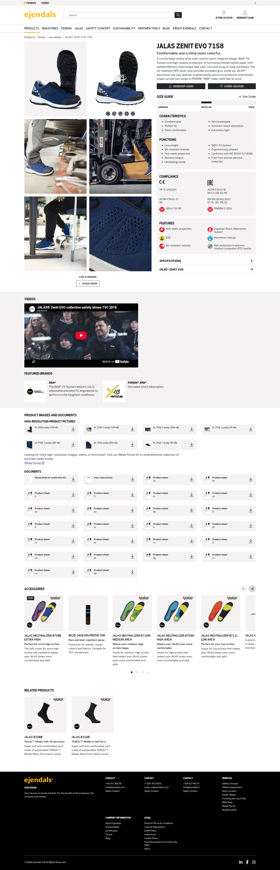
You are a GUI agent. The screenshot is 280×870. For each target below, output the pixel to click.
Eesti (84, 183)
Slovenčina (87, 571)
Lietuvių (86, 419)
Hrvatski (86, 115)
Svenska (86, 31)
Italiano (86, 352)
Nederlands (88, 65)
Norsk (85, 487)
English (114, 31)
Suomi (100, 31)
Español (86, 99)
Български (87, 82)
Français (105, 65)
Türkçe (85, 672)
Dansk (85, 166)
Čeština (86, 149)
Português (87, 521)
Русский (86, 369)
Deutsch (86, 48)
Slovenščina (88, 588)
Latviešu (86, 402)
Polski (85, 504)
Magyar (86, 301)
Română (86, 537)
